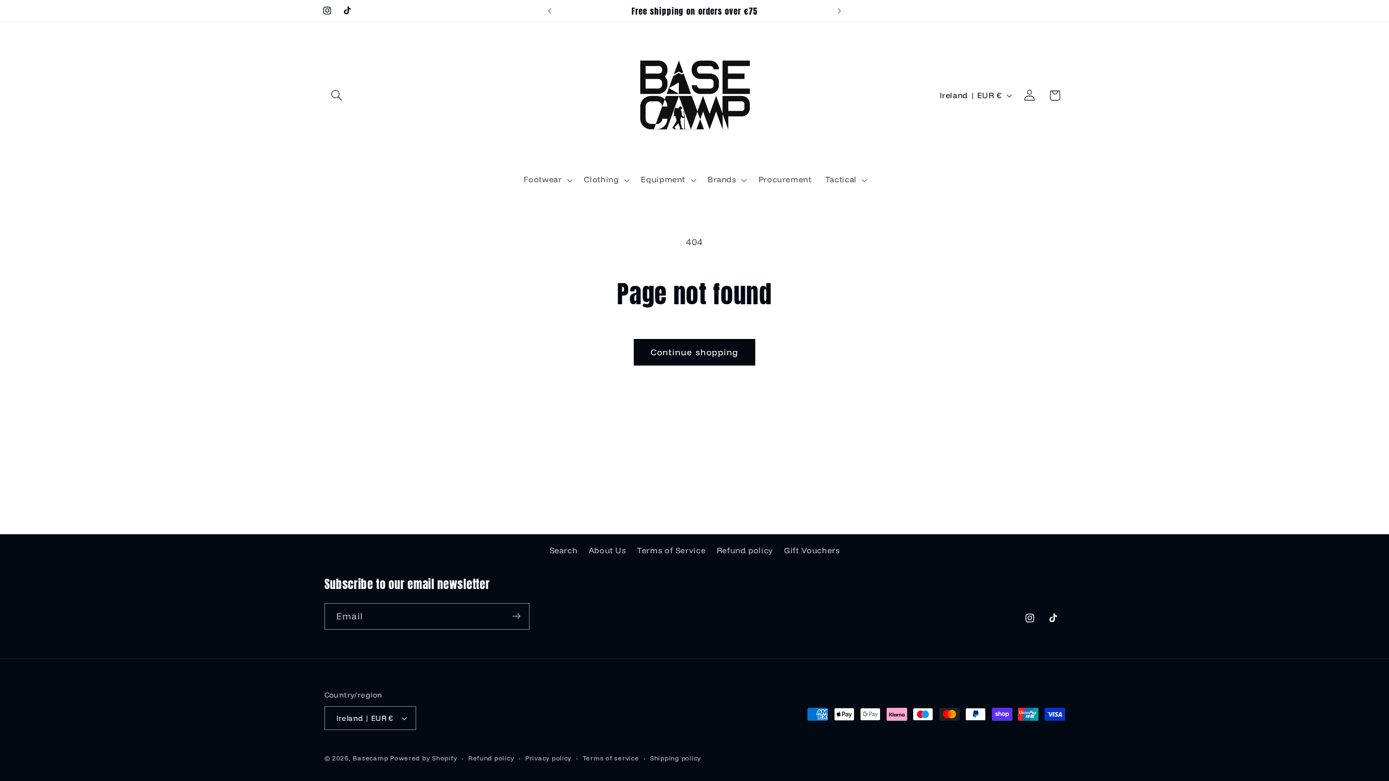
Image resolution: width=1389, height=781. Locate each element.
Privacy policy (548, 758)
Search (564, 550)
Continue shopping (694, 352)
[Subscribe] (516, 616)
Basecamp (370, 758)
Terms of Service (671, 550)
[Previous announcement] (550, 11)
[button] (336, 95)
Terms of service (611, 758)
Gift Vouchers (811, 550)
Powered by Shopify (423, 758)
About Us (607, 550)
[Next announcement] (839, 11)
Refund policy (745, 550)
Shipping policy (675, 758)
